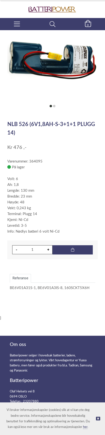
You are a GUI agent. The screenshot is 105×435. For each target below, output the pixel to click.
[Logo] (52, 7)
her (85, 427)
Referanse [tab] (20, 278)
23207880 (31, 401)
